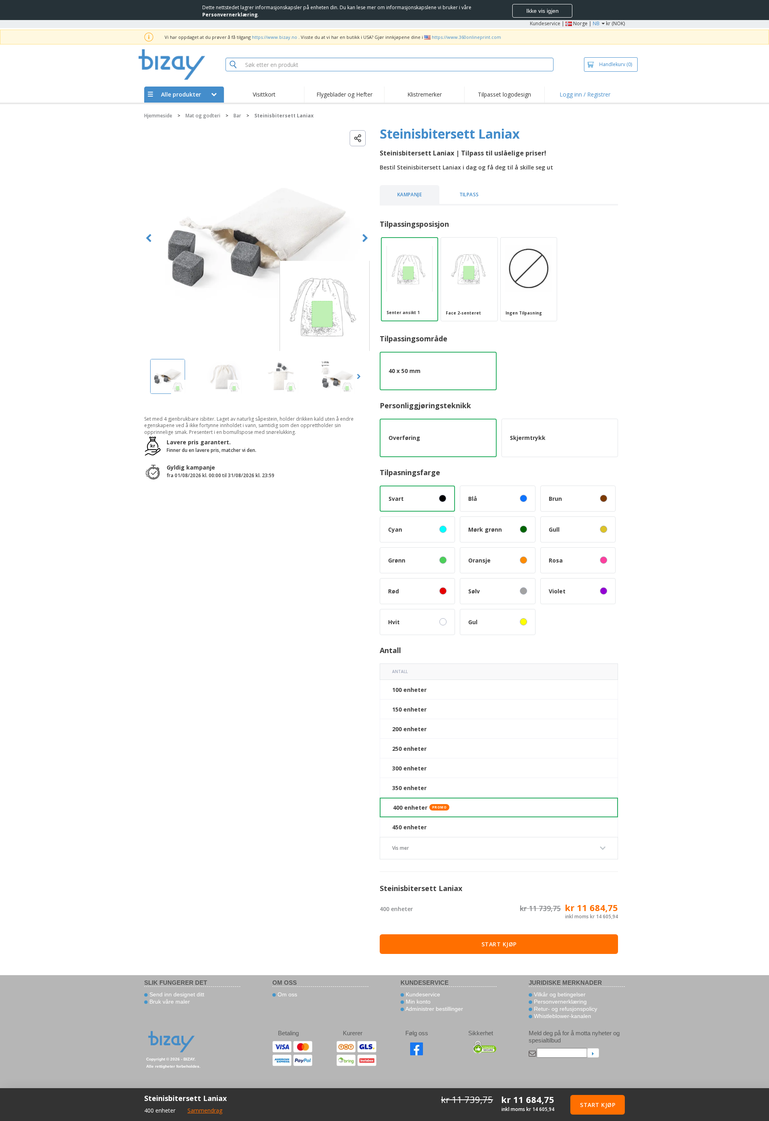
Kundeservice (545, 23)
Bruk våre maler (169, 1001)
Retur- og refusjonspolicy (564, 1009)
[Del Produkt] (358, 138)
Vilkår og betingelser (559, 994)
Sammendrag (204, 1110)
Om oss (286, 994)
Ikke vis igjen (542, 11)
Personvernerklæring (559, 1001)
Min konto (417, 1001)
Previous (148, 238)
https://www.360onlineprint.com (466, 37)
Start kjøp (499, 944)
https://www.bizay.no (274, 37)
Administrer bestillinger (433, 1009)
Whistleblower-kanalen (561, 1016)
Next (365, 238)
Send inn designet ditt (176, 994)
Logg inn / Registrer (585, 94)
